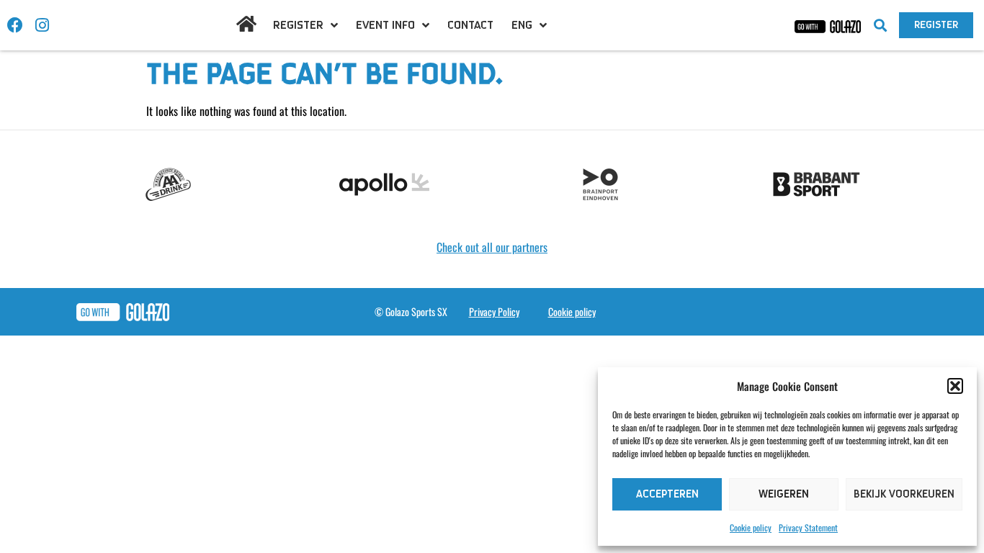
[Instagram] (42, 25)
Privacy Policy (494, 311)
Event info (385, 25)
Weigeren (784, 494)
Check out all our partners (492, 247)
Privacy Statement (808, 527)
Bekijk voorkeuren (904, 494)
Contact (470, 25)
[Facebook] (15, 25)
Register (298, 25)
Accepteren (667, 494)
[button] (955, 386)
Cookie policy (750, 527)
